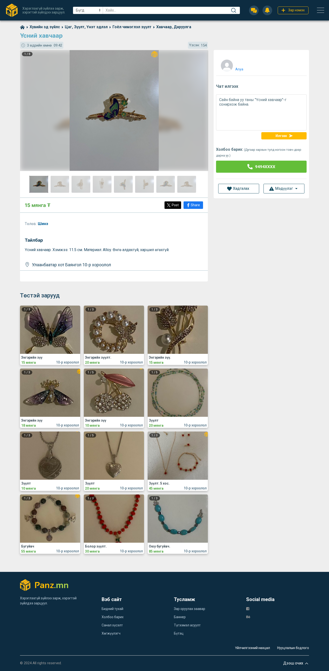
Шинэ (43, 223)
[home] (22, 27)
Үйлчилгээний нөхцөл (252, 648)
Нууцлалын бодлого (293, 648)
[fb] (247, 608)
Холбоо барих (113, 617)
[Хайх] (234, 10)
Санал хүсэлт (112, 625)
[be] (248, 616)
